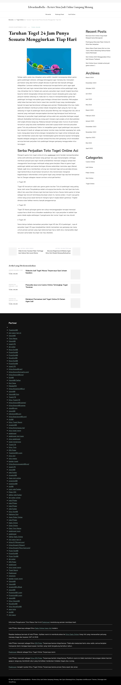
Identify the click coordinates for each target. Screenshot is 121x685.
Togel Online (35, 27)
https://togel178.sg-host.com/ (19, 548)
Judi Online (71, 14)
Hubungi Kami (59, 14)
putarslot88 (13, 481)
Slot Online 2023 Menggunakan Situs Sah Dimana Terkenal (98, 58)
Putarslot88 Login (15, 593)
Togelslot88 (13, 330)
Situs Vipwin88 (14, 601)
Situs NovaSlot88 (15, 607)
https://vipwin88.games (17, 405)
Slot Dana (12, 383)
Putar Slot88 (13, 551)
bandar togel (13, 461)
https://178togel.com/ (16, 542)
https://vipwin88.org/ (16, 375)
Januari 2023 (90, 121)
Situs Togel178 (14, 400)
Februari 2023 (90, 116)
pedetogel (52, 155)
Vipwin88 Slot (14, 394)
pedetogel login (14, 531)
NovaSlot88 (13, 358)
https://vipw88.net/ (15, 369)
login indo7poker (15, 489)
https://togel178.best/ (17, 545)
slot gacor (12, 615)
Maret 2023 (90, 110)
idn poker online (14, 498)
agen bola (12, 609)
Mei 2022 (89, 143)
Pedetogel (12, 573)
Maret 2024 (90, 77)
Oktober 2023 (90, 88)
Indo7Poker (13, 500)
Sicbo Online (13, 526)
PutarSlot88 (13, 352)
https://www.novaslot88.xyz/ (19, 464)
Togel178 (12, 397)
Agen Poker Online (15, 517)
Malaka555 (13, 386)
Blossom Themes (91, 679)
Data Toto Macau (15, 528)
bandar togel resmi (16, 579)
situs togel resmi (15, 431)
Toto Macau (13, 338)
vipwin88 (12, 391)
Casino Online (90, 162)
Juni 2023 (89, 99)
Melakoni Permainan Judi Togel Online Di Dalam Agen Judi (45, 300)
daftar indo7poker (15, 495)
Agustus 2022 (90, 137)
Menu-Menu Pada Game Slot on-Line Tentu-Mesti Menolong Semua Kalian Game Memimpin (98, 50)
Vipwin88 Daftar (15, 380)
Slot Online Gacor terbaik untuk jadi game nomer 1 (97, 64)
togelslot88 (13, 484)
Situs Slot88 (13, 512)
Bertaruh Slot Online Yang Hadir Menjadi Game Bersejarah (96, 37)
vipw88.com (13, 408)
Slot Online (89, 178)
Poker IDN (12, 492)
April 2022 (89, 148)
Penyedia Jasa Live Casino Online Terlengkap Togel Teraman (47, 286)
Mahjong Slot (13, 514)
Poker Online (90, 173)
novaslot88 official (15, 587)
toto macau (13, 458)
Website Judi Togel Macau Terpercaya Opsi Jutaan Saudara (46, 271)
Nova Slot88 (13, 350)
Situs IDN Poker (36, 658)
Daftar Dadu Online (16, 537)
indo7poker (13, 473)
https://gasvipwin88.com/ (18, 417)
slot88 (11, 419)
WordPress (12, 682)
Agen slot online (15, 478)
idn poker (12, 347)
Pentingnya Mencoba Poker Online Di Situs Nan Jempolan (98, 43)
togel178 (12, 344)
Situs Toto (12, 447)
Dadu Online (13, 523)
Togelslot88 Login (15, 453)
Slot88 (11, 378)
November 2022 (91, 132)
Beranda (48, 14)
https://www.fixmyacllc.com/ (19, 372)
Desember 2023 (91, 83)
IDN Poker (12, 450)
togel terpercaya (15, 442)
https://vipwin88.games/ (17, 403)
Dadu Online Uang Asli (43, 628)
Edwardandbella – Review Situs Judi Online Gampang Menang (60, 7)
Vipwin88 (12, 336)
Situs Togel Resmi (15, 422)
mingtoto (12, 576)
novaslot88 (13, 425)
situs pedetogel (14, 439)
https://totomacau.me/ (17, 428)
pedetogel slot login (16, 436)
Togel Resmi (13, 570)
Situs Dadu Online (72, 634)
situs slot (12, 456)
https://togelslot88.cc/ (17, 389)
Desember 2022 (91, 127)
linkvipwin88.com (15, 414)
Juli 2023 (89, 94)
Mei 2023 (89, 105)
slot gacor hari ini (15, 333)
